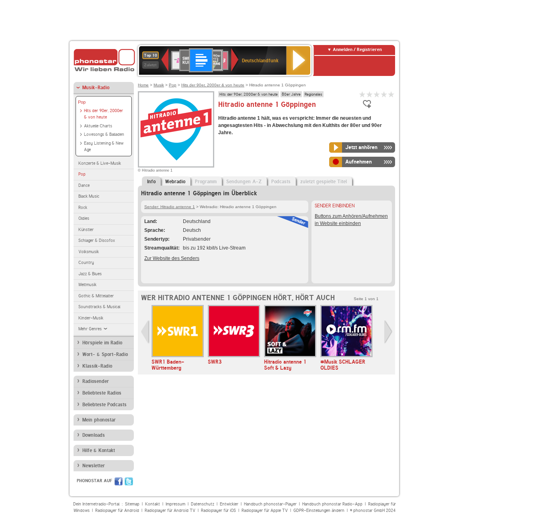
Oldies (83, 218)
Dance (84, 185)
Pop (82, 102)
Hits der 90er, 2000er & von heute (103, 114)
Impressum (175, 504)
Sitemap (132, 504)
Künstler (86, 229)
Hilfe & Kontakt (98, 450)
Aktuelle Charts (98, 126)
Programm (206, 181)
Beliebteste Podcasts (104, 404)
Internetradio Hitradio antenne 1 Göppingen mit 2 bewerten (369, 94)
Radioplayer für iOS (218, 510)
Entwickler (229, 504)
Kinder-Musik (90, 318)
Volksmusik (88, 251)
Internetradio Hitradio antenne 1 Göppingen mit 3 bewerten (377, 94)
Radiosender (95, 381)
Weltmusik (87, 284)
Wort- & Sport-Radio (105, 354)
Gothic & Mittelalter (96, 296)
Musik (159, 85)
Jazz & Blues (90, 273)
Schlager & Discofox (96, 240)
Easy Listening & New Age (103, 147)
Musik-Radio (95, 87)
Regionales (313, 94)
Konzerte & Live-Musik (99, 163)
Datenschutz (202, 504)
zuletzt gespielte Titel (323, 181)
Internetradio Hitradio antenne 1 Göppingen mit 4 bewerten (384, 94)
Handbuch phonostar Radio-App (332, 504)
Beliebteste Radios (101, 393)
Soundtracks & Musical (99, 306)
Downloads (93, 435)
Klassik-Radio (97, 366)
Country (86, 262)
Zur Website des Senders (171, 258)
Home (143, 85)
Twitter (129, 481)
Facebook (119, 481)
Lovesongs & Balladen (104, 134)
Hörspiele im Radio (102, 343)
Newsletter (93, 466)
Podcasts (281, 181)
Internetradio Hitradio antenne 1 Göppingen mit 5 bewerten (391, 94)
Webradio (175, 181)
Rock (82, 207)
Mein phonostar (99, 420)
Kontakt (152, 504)
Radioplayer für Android (117, 510)
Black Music (88, 196)
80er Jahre (291, 94)
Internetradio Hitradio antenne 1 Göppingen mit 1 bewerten (362, 94)
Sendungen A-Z (244, 181)
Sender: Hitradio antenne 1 (169, 207)
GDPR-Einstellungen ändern (318, 510)
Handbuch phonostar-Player (270, 504)
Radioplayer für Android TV (170, 510)
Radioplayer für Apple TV (265, 510)
